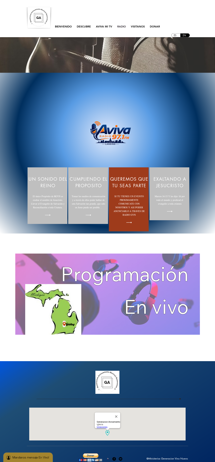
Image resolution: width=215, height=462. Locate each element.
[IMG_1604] (108, 459)
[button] (83, 26)
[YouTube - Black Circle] (120, 459)
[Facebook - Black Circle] (114, 459)
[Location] (64, 324)
